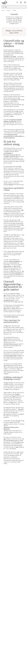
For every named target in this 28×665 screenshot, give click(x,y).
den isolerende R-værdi (11, 440)
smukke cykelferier (18, 136)
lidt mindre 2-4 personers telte (11, 155)
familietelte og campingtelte (10, 56)
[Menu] (24, 2)
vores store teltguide (8, 184)
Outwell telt (14, 99)
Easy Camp (11, 51)
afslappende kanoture (12, 134)
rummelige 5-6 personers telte (11, 156)
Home (3, 10)
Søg (5, 7)
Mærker (8, 10)
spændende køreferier (9, 136)
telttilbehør (6, 121)
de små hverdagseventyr (9, 138)
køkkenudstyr (13, 121)
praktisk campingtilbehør (14, 261)
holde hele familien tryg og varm (11, 344)
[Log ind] (17, 2)
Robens (17, 51)
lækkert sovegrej (7, 266)
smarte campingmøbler (16, 273)
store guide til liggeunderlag (10, 355)
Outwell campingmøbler (16, 119)
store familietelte (7, 153)
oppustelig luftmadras (9, 300)
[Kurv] (21, 2)
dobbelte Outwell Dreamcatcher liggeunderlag (11, 428)
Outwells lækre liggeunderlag (11, 317)
